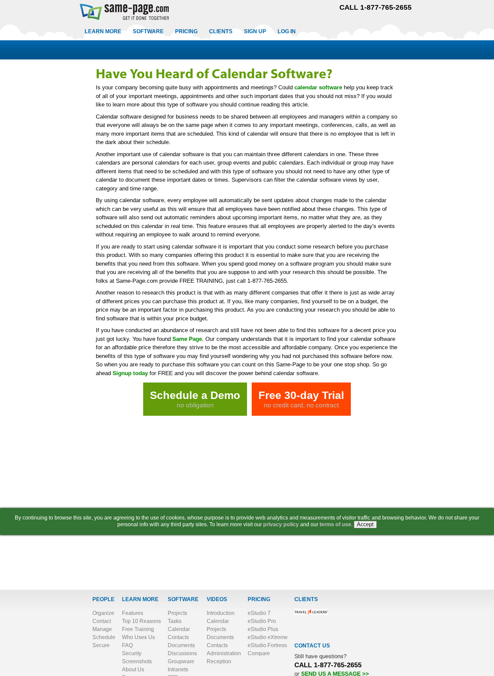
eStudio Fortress (267, 645)
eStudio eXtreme (268, 637)
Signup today (130, 373)
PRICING (259, 599)
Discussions (182, 653)
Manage (102, 629)
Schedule (103, 637)
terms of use (335, 524)
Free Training (138, 629)
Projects (177, 613)
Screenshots (137, 661)
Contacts (178, 637)
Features (132, 613)
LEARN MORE (140, 599)
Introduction (221, 613)
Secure (101, 645)
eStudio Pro (262, 621)
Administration (224, 653)
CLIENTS (306, 599)
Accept (365, 524)
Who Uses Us (138, 637)
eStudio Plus (263, 629)
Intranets (178, 669)
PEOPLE (103, 599)
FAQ (127, 645)
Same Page (187, 339)
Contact (101, 621)
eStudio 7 (259, 613)
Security (131, 653)
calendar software (318, 87)
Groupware (181, 661)
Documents (181, 645)
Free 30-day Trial (301, 399)
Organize (103, 613)
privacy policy (281, 524)
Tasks (174, 621)
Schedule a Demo (195, 399)
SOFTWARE (183, 599)
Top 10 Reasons (141, 621)
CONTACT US (312, 645)
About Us (133, 669)
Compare (259, 653)
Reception (219, 661)
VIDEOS (217, 599)
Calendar (179, 629)
